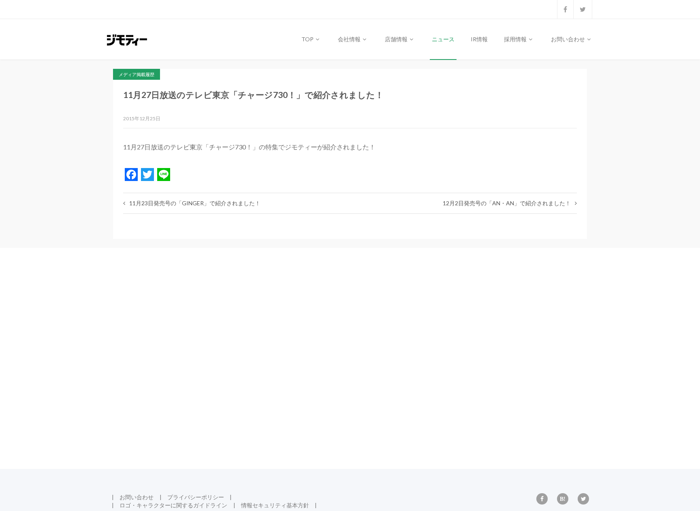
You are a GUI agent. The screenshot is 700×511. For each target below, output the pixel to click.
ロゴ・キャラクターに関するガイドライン (173, 505)
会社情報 (350, 39)
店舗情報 (397, 39)
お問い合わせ (568, 39)
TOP (308, 39)
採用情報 (516, 39)
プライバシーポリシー (195, 497)
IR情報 (479, 39)
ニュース (443, 39)
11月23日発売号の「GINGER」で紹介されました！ (194, 203)
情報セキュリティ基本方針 (275, 505)
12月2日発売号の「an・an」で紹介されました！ (507, 203)
